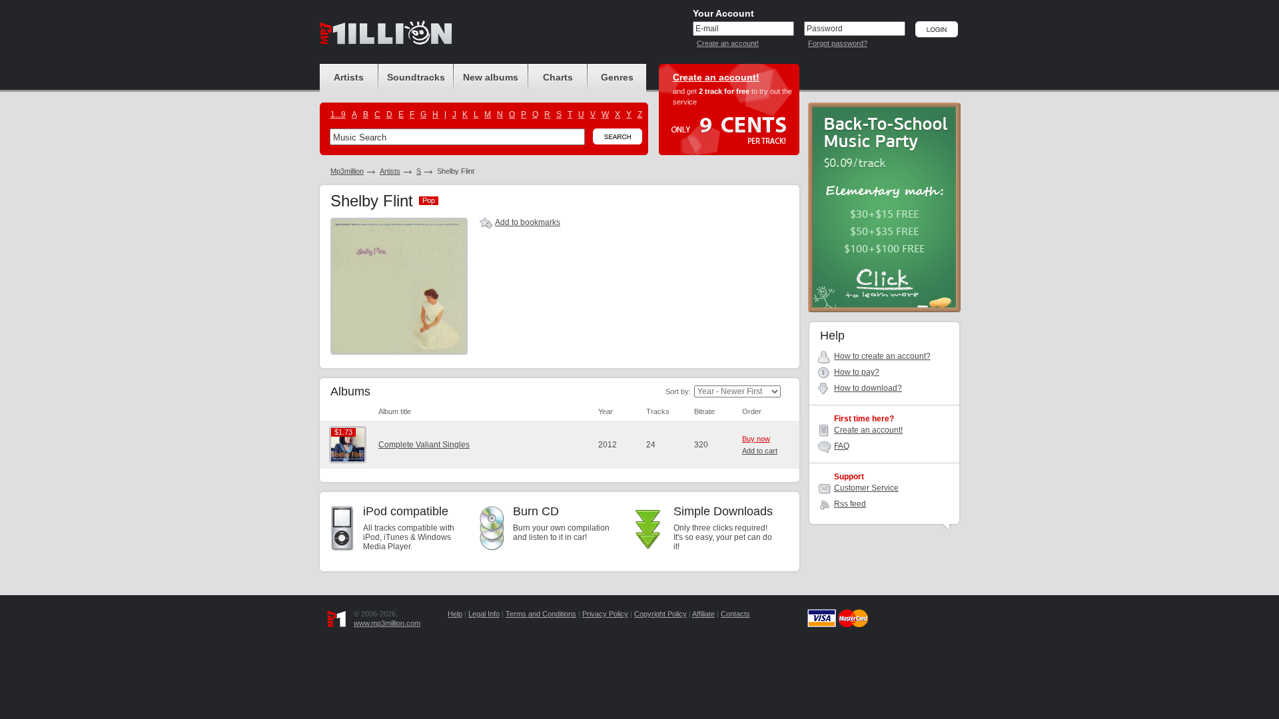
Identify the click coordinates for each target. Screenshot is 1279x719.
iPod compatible (405, 511)
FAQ (841, 446)
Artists (390, 171)
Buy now (756, 439)
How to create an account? (882, 356)
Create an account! (728, 43)
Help (455, 614)
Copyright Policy (660, 614)
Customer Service (866, 488)
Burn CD (536, 511)
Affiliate (703, 614)
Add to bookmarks (527, 222)
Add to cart (759, 451)
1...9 (338, 114)
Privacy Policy (605, 614)
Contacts (735, 614)
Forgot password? (837, 43)
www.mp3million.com (387, 623)
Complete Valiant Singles (424, 444)
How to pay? (856, 372)
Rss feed (850, 504)
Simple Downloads (723, 511)
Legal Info (484, 614)
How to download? (868, 388)
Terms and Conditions (541, 614)
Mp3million (347, 171)
